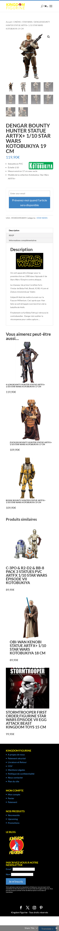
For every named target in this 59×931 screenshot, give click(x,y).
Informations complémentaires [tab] (22, 240)
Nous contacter (15, 777)
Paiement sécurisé (17, 758)
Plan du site (13, 781)
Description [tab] (14, 230)
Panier (11, 798)
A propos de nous (16, 754)
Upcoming (13, 819)
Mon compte (14, 794)
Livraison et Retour (17, 762)
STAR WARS (27, 22)
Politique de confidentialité (21, 773)
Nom (8, 874)
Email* (9, 869)
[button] (48, 36)
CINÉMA (17, 22)
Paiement (12, 802)
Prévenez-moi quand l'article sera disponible (29, 202)
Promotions (13, 823)
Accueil (9, 22)
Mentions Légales (16, 770)
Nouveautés (14, 815)
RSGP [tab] (11, 235)
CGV (10, 766)
